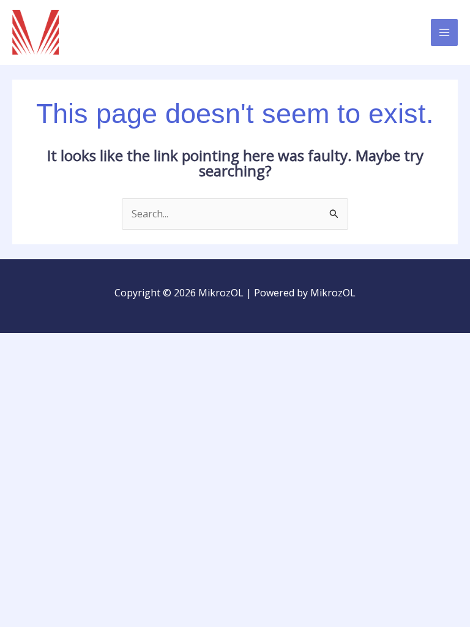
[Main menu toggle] (444, 32)
